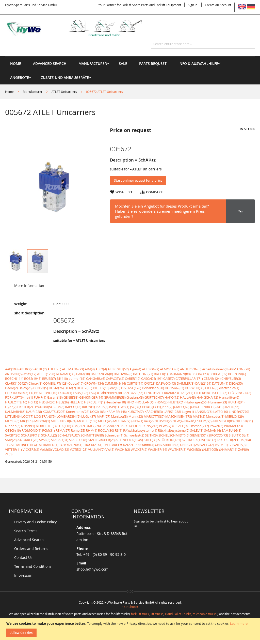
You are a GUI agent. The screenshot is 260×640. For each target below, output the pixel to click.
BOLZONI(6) (237, 374)
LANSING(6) (204, 411)
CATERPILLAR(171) (189, 378)
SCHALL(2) (49, 435)
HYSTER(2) (25, 406)
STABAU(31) (59, 440)
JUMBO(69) (181, 406)
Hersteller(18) (116, 402)
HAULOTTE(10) (16, 402)
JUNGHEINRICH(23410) (207, 406)
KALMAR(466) (15, 411)
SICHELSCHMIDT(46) (173, 435)
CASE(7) (169, 378)
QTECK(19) (13, 430)
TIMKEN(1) (50, 444)
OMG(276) (93, 426)
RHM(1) (91, 430)
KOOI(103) (98, 411)
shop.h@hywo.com (92, 569)
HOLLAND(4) (146, 402)
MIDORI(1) (42, 421)
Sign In (192, 5)
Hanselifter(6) (229, 397)
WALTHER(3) (177, 449)
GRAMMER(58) (115, 397)
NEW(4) (178, 421)
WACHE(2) (122, 449)
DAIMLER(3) (185, 383)
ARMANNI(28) (239, 369)
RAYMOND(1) (31, 430)
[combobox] (203, 44)
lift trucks (157, 614)
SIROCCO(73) (218, 435)
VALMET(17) (224, 444)
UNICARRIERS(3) (167, 444)
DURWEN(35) (194, 388)
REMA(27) (63, 430)
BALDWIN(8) (123, 374)
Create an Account (218, 5)
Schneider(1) (114, 435)
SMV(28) (11, 440)
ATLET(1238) (46, 374)
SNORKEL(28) (28, 440)
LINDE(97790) (239, 411)
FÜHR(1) (40, 397)
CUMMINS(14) (115, 383)
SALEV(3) (196, 430)
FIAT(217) (186, 392)
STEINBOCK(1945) (129, 440)
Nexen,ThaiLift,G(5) (198, 421)
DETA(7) (70, 388)
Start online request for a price (138, 180)
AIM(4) (90, 369)
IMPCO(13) (73, 406)
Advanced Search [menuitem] (50, 63)
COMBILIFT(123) (55, 383)
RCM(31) (48, 430)
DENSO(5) (40, 388)
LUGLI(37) (88, 416)
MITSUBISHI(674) (63, 421)
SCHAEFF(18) (30, 435)
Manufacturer (32, 92)
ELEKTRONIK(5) (16, 392)
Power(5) (216, 426)
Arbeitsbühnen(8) (215, 369)
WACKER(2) (139, 449)
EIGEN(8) (211, 388)
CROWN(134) (94, 383)
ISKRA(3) (102, 406)
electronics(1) (229, 388)
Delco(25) (25, 388)
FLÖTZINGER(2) (239, 392)
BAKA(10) (83, 374)
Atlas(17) (29, 374)
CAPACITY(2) (115, 378)
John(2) (167, 406)
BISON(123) (200, 374)
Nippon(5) (12, 426)
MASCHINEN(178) (178, 416)
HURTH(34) (236, 402)
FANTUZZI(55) (133, 392)
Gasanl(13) (55, 397)
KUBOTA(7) (135, 411)
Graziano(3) (135, 397)
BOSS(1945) (32, 378)
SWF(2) (211, 440)
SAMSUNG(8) (231, 430)
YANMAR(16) (228, 449)
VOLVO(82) (61, 449)
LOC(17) (27, 416)
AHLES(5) (54, 369)
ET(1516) (35, 392)
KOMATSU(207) (54, 411)
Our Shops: (130, 607)
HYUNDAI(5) (43, 406)
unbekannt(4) (144, 444)
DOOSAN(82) (174, 388)
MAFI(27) (103, 416)
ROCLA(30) (106, 430)
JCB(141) (145, 406)
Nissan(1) (28, 426)
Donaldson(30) (153, 388)
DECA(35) (236, 383)
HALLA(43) (188, 397)
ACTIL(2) (40, 369)
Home (9, 92)
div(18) (115, 388)
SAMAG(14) (212, 430)
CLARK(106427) (16, 383)
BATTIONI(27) (143, 374)
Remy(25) (78, 430)
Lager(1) (188, 411)
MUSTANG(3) (123, 421)
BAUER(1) (161, 374)
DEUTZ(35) (84, 388)
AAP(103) (12, 369)
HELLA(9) (76, 402)
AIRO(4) (101, 369)
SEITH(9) (151, 435)
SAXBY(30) (12, 435)
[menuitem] (92, 63)
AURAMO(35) (65, 374)
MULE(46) (105, 421)
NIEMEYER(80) (224, 421)
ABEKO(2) (26, 369)
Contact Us (23, 557)
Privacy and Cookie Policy (35, 521)
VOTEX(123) (78, 449)
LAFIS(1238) (172, 411)
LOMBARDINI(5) (68, 416)
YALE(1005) (210, 449)
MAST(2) (199, 416)
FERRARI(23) (169, 392)
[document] (130, 629)
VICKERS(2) (31, 449)
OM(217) (78, 426)
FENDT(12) (152, 392)
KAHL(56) (232, 406)
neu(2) (149, 421)
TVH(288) (110, 444)
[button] (16, 261)
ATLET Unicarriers (64, 92)
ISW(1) (114, 406)
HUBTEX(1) (176, 402)
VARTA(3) (240, 444)
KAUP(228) (34, 411)
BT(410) (62, 378)
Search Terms (25, 530)
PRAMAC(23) (233, 426)
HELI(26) (62, 402)
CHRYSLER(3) (231, 378)
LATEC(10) (220, 411)
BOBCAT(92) (218, 374)
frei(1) (28, 397)
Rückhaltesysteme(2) (173, 430)
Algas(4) (135, 369)
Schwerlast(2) (134, 435)
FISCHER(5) (218, 392)
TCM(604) (244, 440)
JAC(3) (134, 406)
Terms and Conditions (33, 566)
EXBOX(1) (65, 392)
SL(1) (245, 435)
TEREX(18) (34, 444)
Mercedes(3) (215, 416)
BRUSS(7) (49, 378)
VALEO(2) (207, 444)
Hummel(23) (217, 402)
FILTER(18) (202, 392)
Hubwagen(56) (196, 402)
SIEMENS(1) (199, 435)
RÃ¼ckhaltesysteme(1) (140, 430)
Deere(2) (11, 388)
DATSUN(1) (220, 383)
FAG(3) (94, 392)
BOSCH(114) (14, 378)
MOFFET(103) (87, 421)
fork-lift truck (140, 614)
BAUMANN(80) (180, 374)
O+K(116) (64, 426)
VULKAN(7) (96, 449)
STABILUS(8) (78, 440)
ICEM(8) (58, 406)
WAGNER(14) (157, 449)
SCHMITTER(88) (92, 435)
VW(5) (109, 449)
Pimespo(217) (198, 426)
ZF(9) (8, 454)
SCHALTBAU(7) (69, 435)
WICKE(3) (194, 449)
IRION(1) (88, 406)
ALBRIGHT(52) (118, 369)
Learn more (239, 623)
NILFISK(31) (244, 421)
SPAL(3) (44, 440)
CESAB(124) (212, 378)
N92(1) (138, 421)
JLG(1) (156, 406)
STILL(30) (150, 440)
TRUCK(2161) (92, 444)
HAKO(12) (172, 397)
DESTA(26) (56, 388)
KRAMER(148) (116, 411)
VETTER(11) (13, 449)
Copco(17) (76, 383)
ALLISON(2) (150, 369)
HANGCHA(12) (207, 397)
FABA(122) (80, 392)
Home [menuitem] (15, 63)
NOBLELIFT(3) (46, 426)
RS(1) (118, 430)
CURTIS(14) (135, 383)
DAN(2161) (203, 383)
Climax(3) (35, 383)
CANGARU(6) (95, 378)
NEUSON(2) (163, 421)
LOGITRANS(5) (45, 416)
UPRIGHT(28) (190, 444)
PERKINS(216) (148, 426)
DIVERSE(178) (131, 388)
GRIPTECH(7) (154, 397)
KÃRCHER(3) (153, 411)
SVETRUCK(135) (193, 440)
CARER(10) (132, 378)
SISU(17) (235, 435)
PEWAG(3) (166, 426)
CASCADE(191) (151, 378)
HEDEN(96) (47, 402)
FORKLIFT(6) (14, 397)
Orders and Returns (31, 548)
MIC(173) (27, 421)
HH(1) (131, 402)
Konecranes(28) (77, 411)
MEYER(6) (12, 421)
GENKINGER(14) (91, 397)
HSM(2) (162, 402)
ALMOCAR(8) (169, 369)
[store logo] (80, 28)
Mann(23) (135, 416)
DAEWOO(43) (166, 383)
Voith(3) (46, 449)
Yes (240, 211)
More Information (29, 285)
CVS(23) (149, 383)
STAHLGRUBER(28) (102, 440)
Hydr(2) (11, 406)
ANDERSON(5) (190, 369)
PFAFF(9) (181, 426)
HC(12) (33, 402)
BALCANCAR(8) (102, 374)
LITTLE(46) (13, 416)
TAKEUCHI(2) (226, 440)
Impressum (24, 575)
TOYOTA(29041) (70, 444)
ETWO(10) (49, 392)
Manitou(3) (119, 416)
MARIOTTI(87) (154, 416)
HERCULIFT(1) (94, 402)
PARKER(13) (128, 426)
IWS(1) (124, 406)
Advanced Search (29, 539)
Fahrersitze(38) (111, 392)
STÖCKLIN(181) (169, 440)
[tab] (29, 285)
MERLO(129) (234, 416)
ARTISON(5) (14, 374)
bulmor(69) (77, 378)
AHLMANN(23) (73, 369)
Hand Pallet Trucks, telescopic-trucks (191, 614)
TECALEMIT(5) (15, 444)
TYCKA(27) (125, 444)
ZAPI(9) (243, 449)
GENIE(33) (70, 397)
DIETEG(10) (101, 388)
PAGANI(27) (110, 426)
